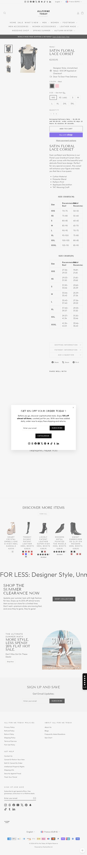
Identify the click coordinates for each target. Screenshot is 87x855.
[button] (85, 681)
